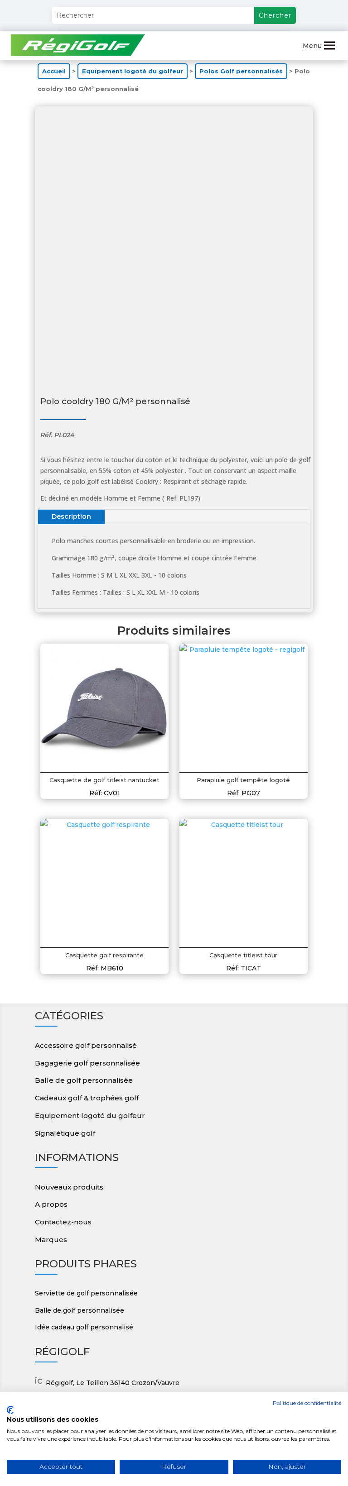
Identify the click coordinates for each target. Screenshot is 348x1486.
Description (71, 516)
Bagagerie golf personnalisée (87, 1063)
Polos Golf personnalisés (241, 71)
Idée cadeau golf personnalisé (84, 1327)
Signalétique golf (65, 1133)
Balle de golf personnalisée (84, 1080)
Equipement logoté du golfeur (132, 71)
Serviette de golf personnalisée (86, 1293)
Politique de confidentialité (307, 1403)
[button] (312, 45)
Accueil (54, 71)
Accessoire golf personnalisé (86, 1045)
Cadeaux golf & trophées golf (87, 1098)
